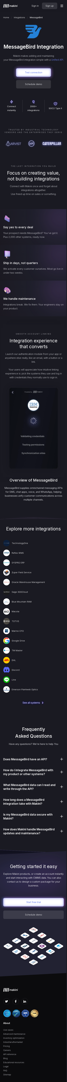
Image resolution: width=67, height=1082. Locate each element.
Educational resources (13, 1062)
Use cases (8, 1030)
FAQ (5, 1070)
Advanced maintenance (14, 1034)
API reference (9, 1054)
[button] (62, 6)
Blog (5, 1058)
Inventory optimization (13, 1038)
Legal (5, 1066)
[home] (10, 5)
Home (6, 17)
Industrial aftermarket (13, 1042)
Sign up (50, 5)
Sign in (35, 5)
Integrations (19, 17)
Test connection (33, 72)
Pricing (6, 1046)
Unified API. (57, 59)
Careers (7, 1050)
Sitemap (7, 1074)
